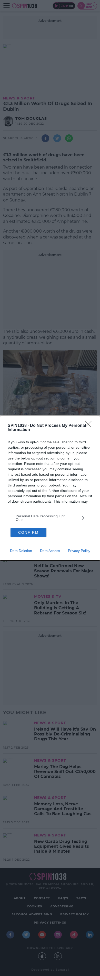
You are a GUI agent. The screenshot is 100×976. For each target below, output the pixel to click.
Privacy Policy (79, 551)
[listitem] (50, 517)
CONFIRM (28, 532)
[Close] (90, 426)
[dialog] (50, 488)
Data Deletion (21, 551)
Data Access (50, 551)
